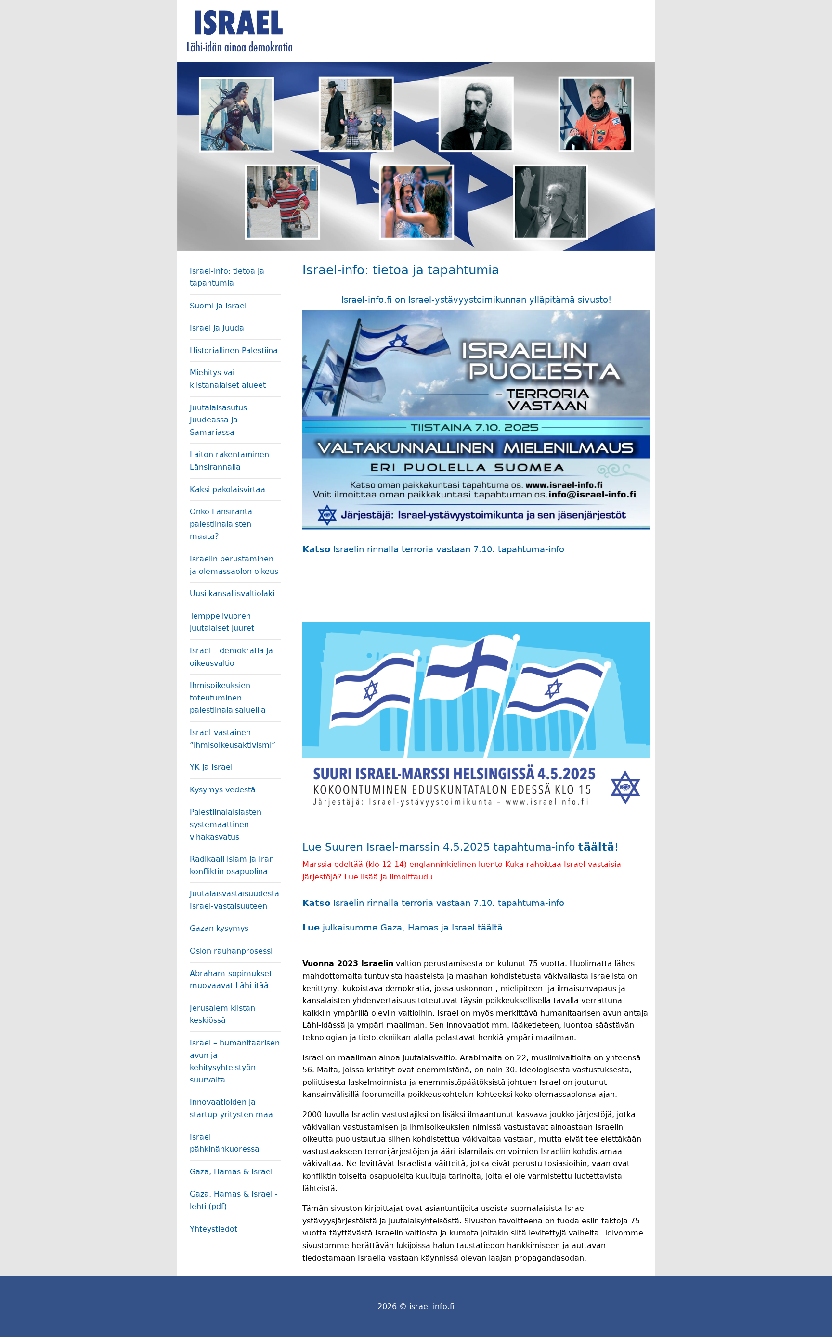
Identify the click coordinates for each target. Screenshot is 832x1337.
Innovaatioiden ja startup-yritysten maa (231, 1108)
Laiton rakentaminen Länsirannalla (229, 460)
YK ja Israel (211, 767)
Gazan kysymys (219, 928)
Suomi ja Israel (218, 305)
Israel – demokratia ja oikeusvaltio (231, 657)
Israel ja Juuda (217, 327)
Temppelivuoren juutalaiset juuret (222, 622)
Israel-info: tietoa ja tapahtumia (227, 277)
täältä (596, 847)
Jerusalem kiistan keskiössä (222, 1014)
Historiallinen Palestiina (234, 350)
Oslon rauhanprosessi (231, 950)
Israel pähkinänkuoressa (225, 1143)
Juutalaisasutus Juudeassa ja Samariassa (218, 420)
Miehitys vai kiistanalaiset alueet (228, 379)
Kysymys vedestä (223, 789)
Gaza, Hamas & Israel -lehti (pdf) (234, 1200)
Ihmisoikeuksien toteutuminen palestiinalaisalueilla (228, 697)
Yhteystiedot (213, 1229)
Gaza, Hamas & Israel (231, 1171)
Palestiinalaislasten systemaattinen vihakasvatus (225, 824)
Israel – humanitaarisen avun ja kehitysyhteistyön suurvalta (235, 1061)
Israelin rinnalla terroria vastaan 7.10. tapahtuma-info (448, 549)
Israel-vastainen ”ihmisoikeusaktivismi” (232, 739)
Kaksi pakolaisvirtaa (227, 489)
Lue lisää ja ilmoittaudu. (391, 876)
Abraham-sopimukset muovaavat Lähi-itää (231, 980)
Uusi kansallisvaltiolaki (232, 593)
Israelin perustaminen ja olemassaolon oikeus (234, 565)
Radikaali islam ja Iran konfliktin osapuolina (232, 865)
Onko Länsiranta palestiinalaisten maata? (221, 524)
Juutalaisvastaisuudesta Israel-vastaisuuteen (234, 900)
